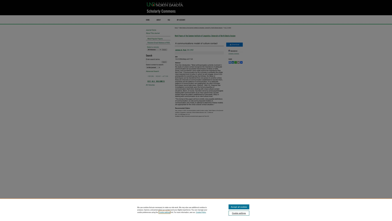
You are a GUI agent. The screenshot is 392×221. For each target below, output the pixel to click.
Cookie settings (164, 212)
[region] (196, 209)
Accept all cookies (239, 206)
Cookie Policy (201, 212)
